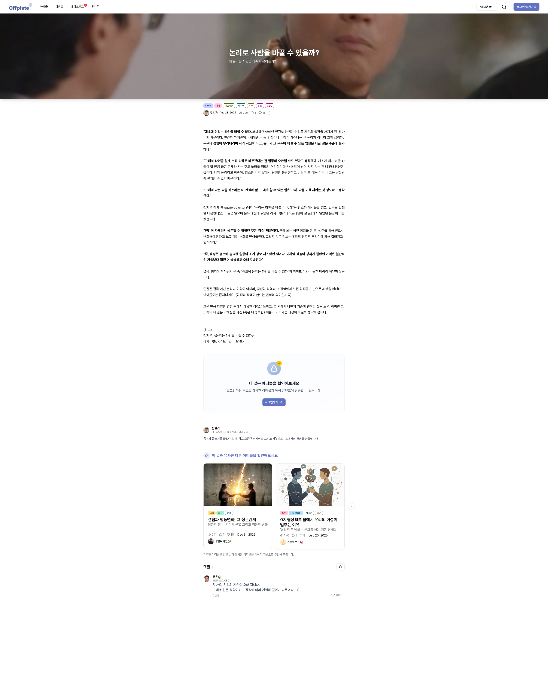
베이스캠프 (78, 6)
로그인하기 (271, 402)
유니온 (95, 6)
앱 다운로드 (487, 7)
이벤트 (59, 6)
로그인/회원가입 (526, 7)
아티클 (44, 6)
